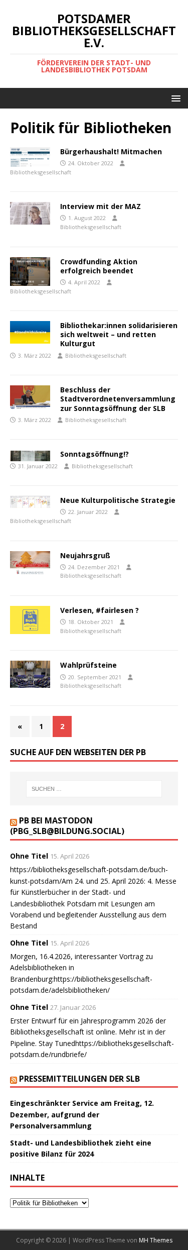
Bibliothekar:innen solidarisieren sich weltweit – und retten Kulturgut (118, 334)
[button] (174, 97)
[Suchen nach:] (94, 788)
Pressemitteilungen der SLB (79, 1078)
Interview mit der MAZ (100, 206)
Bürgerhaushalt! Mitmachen (111, 151)
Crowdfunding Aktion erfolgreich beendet (98, 266)
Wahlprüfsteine (88, 665)
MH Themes (155, 1240)
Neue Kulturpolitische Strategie (117, 500)
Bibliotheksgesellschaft (40, 172)
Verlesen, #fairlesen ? (99, 610)
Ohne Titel (29, 856)
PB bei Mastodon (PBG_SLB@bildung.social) (67, 826)
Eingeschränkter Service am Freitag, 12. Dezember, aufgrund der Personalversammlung (82, 1114)
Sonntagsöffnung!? (94, 454)
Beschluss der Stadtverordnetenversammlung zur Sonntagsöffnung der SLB (117, 398)
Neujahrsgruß (85, 555)
